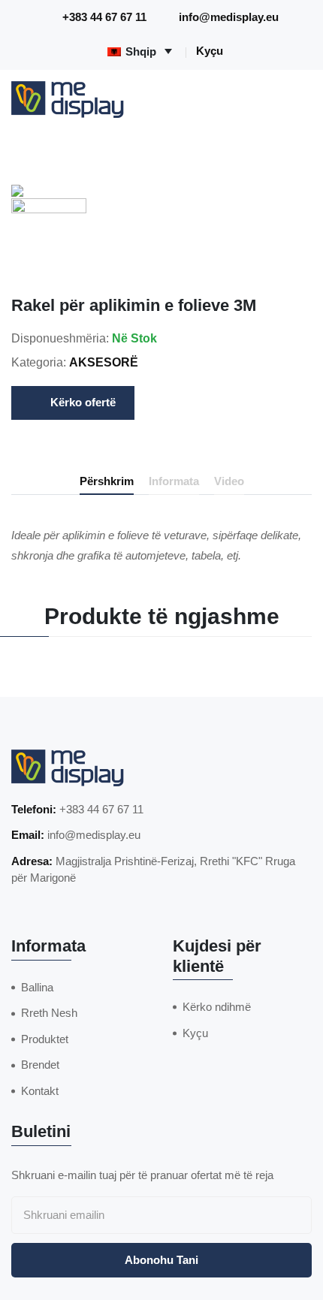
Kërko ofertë (83, 402)
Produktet (44, 1039)
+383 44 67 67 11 (104, 17)
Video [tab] (229, 481)
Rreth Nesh (49, 1012)
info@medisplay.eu (229, 17)
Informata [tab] (174, 481)
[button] (48, 235)
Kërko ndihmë (217, 1006)
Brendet (40, 1064)
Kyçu (209, 50)
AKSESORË (103, 362)
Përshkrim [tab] (107, 481)
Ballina (37, 987)
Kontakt (40, 1090)
